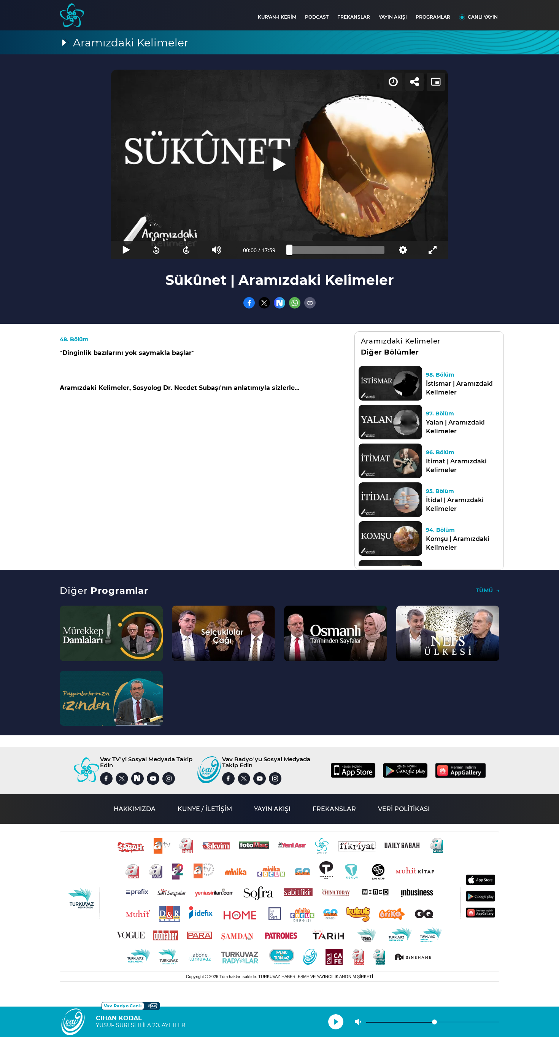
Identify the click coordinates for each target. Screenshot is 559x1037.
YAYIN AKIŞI (393, 17)
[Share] (414, 82)
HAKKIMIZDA (135, 809)
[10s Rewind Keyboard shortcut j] (156, 250)
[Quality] (402, 250)
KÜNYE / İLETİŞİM (205, 809)
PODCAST (317, 17)
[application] (279, 164)
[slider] (336, 250)
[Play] (279, 164)
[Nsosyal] (279, 303)
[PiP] (436, 82)
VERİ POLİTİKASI (404, 809)
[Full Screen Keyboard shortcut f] (433, 250)
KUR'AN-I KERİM (277, 17)
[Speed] (393, 82)
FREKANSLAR (353, 17)
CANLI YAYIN (483, 17)
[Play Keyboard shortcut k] (126, 250)
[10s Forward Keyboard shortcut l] (187, 250)
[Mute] (217, 250)
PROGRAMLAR (433, 17)
